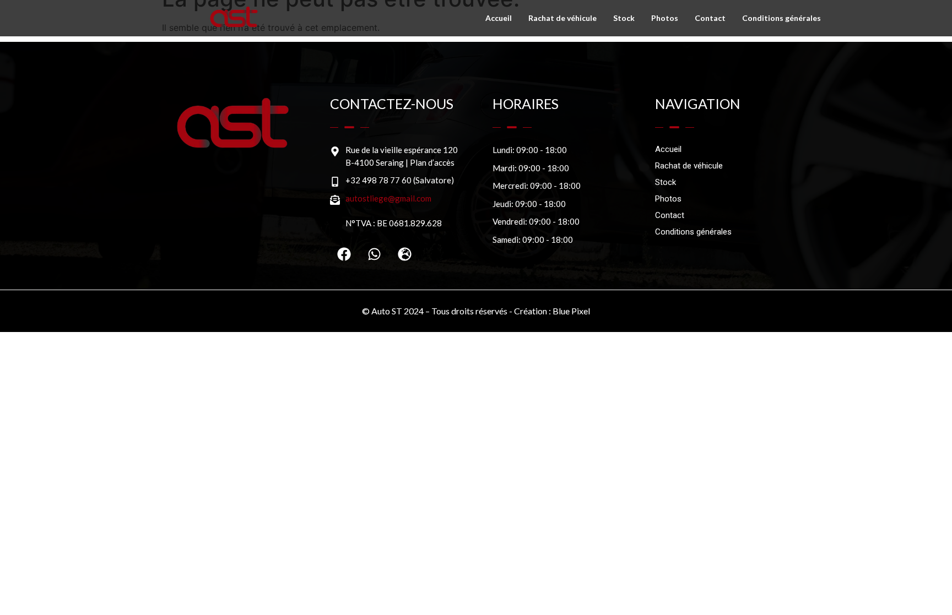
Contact (710, 18)
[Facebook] (344, 254)
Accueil (498, 18)
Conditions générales (781, 18)
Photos (664, 18)
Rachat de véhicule (562, 18)
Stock (624, 18)
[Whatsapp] (374, 254)
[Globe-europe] (404, 254)
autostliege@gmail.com (388, 198)
